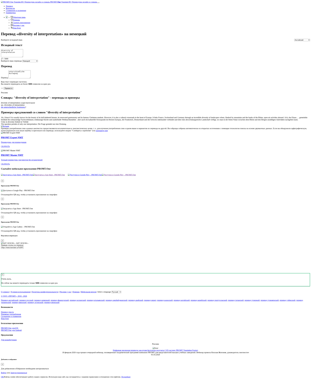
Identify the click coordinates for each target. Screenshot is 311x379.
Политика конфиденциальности (45, 292)
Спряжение (16, 10)
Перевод (9, 6)
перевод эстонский (35, 302)
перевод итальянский (96, 300)
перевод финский (19, 302)
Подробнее (125, 377)
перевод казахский (165, 300)
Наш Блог (17, 28)
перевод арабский (135, 300)
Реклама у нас (18, 25)
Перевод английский (9, 300)
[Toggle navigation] (98, 2)
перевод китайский (182, 300)
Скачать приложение (21, 23)
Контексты (10, 8)
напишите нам (102, 131)
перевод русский (26, 300)
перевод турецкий (252, 300)
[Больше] (5, 126)
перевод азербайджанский (116, 300)
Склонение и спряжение (11, 316)
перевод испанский (78, 300)
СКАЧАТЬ (5, 146)
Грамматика (11, 13)
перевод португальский (217, 300)
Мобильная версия (88, 292)
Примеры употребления (11, 314)
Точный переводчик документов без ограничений (22, 160)
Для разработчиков (9, 340)
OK (2, 377)
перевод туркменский (270, 300)
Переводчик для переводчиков (13, 142)
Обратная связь (19, 17)
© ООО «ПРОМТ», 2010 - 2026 (14, 296)
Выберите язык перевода (11, 61)
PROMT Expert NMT (12, 137)
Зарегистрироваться (18, 373)
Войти (3, 373)
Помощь (16, 20)
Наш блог (5, 319)
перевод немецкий (42, 300)
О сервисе (5, 292)
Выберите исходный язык (11, 40)
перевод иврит (150, 300)
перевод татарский (236, 300)
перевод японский (51, 302)
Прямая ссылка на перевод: (12, 245)
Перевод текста (7, 312)
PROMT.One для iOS (9, 328)
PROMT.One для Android (11, 330)
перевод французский (60, 300)
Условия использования (20, 292)
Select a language (104, 292)
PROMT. (73, 2)
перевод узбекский (287, 300)
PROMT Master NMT (12, 155)
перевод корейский (199, 300)
